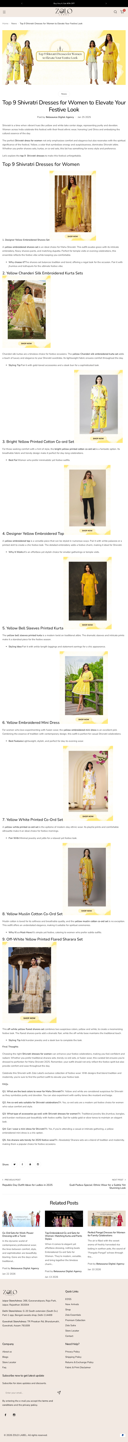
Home (5, 23)
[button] (22, 3)
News (14, 23)
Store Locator (72, 1330)
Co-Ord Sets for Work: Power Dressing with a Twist (17, 1234)
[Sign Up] (59, 1393)
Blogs (5, 1357)
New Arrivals (72, 1304)
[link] (14, 1164)
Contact (69, 1336)
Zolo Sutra (70, 1325)
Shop (68, 1309)
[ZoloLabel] (64, 12)
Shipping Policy (73, 1357)
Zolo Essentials (73, 1314)
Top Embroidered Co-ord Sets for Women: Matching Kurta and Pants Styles (63, 1236)
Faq (4, 1367)
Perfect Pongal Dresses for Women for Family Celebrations (106, 1234)
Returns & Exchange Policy (79, 1362)
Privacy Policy (72, 1351)
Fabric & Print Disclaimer (78, 1367)
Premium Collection (75, 1320)
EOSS (68, 1299)
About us (7, 1351)
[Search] (115, 11)
